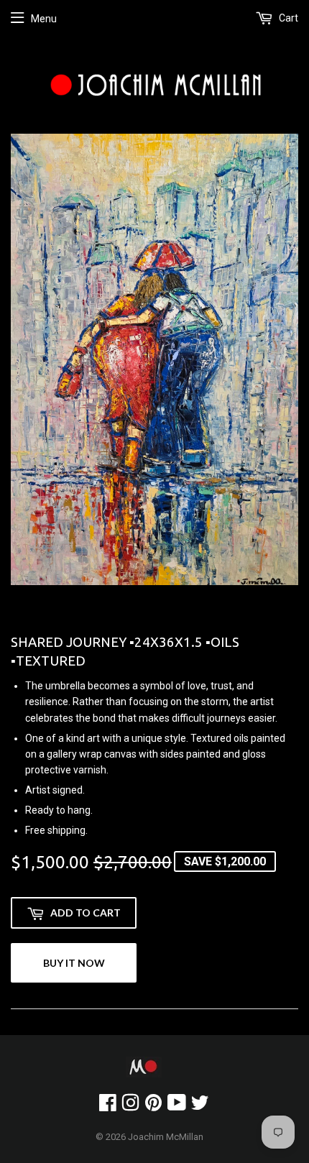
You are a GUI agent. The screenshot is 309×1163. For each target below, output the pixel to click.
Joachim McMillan (165, 1136)
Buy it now (74, 963)
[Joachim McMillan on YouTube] (176, 1106)
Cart (287, 18)
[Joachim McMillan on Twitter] (199, 1106)
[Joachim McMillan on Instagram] (130, 1106)
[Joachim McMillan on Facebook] (107, 1106)
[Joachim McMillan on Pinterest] (153, 1106)
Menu (44, 18)
